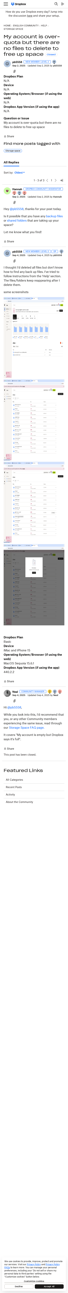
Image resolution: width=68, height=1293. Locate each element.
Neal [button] (15, 691)
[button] (7, 63)
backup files (54, 216)
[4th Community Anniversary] (14, 193)
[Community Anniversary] (50, 691)
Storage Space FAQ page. (26, 727)
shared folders (17, 220)
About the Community (19, 801)
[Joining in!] (54, 62)
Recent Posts (14, 787)
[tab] (11, 162)
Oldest (19, 172)
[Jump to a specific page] (61, 180)
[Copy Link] (14, 71)
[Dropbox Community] (18, 4)
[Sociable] (19, 193)
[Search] (56, 4)
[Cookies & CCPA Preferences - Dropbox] (34, 1274)
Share (9, 137)
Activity (10, 794)
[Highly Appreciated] (24, 193)
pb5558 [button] (17, 62)
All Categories (14, 779)
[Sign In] (62, 4)
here (29, 15)
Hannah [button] (17, 189)
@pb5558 (17, 209)
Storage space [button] (12, 150)
